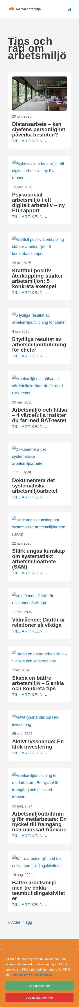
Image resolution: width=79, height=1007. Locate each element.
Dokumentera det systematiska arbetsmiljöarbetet (34, 485)
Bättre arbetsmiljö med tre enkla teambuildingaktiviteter (38, 890)
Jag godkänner (39, 985)
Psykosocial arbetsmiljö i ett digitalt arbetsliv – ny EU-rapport (38, 202)
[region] (39, 978)
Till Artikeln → (30, 141)
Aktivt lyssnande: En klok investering (38, 744)
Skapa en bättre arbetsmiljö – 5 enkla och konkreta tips (38, 683)
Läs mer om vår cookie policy (32, 974)
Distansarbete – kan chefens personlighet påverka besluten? (38, 129)
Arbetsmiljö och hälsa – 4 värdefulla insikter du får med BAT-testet (39, 415)
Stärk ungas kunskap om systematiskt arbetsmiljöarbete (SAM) (38, 559)
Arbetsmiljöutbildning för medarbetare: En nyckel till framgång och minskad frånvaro (39, 822)
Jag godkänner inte (39, 997)
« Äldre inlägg (20, 922)
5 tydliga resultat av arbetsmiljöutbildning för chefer (39, 344)
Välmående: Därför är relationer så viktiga (38, 622)
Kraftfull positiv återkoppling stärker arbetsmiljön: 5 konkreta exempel (37, 278)
